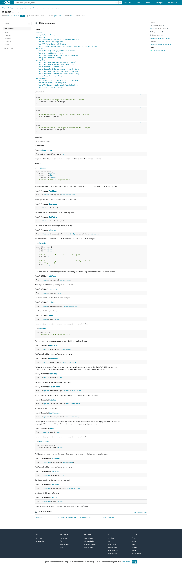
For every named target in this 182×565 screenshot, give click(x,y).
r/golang (134, 547)
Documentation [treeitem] (9, 29)
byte (73, 390)
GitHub (134, 541)
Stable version (156, 35)
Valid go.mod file (157, 25)
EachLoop (53, 204)
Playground (63, 538)
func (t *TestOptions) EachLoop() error (52, 83)
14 (68, 16)
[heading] (8, 2)
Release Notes (112, 547)
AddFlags (53, 191)
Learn (138, 3)
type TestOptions (41, 78)
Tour (61, 541)
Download (111, 538)
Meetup (134, 550)
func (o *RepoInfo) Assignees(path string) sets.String (57, 64)
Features (42, 168)
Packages (159, 3)
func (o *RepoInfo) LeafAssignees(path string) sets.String (58, 74)
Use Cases (39, 538)
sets (69, 362)
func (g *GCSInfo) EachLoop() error (51, 53)
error (64, 154)
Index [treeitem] (6, 32)
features (54, 8)
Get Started (64, 534)
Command (68, 195)
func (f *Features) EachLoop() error (50, 42)
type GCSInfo (40, 48)
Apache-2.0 (57, 16)
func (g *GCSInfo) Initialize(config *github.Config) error (58, 55)
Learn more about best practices (160, 38)
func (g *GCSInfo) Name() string (49, 58)
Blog (109, 541)
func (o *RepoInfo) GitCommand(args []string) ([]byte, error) (60, 69)
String (74, 362)
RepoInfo (52, 174)
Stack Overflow (64, 544)
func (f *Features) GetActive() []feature (52, 44)
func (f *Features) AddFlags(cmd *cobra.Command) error (58, 39)
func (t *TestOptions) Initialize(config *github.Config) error (59, 85)
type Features (40, 37)
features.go (39, 517)
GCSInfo (51, 176)
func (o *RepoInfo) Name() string (50, 76)
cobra (63, 195)
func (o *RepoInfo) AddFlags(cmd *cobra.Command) (57, 62)
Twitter (134, 538)
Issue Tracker (112, 544)
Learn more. (126, 562)
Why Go (127, 3)
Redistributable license (159, 29)
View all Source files (139, 512)
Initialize (52, 230)
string (93, 234)
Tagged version (157, 32)
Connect (135, 534)
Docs (147, 3)
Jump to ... (7, 23)
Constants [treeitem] (8, 35)
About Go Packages (90, 544)
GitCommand (54, 387)
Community (171, 3)
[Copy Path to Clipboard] (58, 8)
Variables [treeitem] (8, 38)
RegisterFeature (45, 150)
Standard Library (89, 538)
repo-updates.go (86, 517)
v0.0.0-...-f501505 (11, 16)
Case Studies (40, 541)
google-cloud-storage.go (67, 517)
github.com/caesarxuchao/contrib (27, 8)
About (110, 534)
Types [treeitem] (7, 44)
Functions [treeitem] (8, 41)
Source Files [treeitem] (8, 49)
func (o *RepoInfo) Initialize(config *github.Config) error (58, 71)
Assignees (53, 358)
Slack (133, 544)
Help (61, 547)
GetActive (53, 217)
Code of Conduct (113, 553)
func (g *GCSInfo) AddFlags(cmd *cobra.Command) (56, 51)
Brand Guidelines (113, 550)
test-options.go (108, 517)
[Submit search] (120, 2)
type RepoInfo (40, 60)
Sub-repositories (89, 541)
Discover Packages (8, 8)
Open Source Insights (158, 50)
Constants (38, 33)
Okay (134, 562)
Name (51, 315)
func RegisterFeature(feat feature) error (49, 35)
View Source (143, 94)
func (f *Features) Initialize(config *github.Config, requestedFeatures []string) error (67, 46)
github (67, 234)
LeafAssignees (55, 413)
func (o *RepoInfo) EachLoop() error (51, 67)
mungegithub (45, 8)
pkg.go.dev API (88, 547)
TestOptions (53, 178)
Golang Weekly (136, 553)
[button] (151, 25)
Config (72, 234)
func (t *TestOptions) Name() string (50, 87)
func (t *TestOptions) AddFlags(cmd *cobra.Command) (58, 80)
